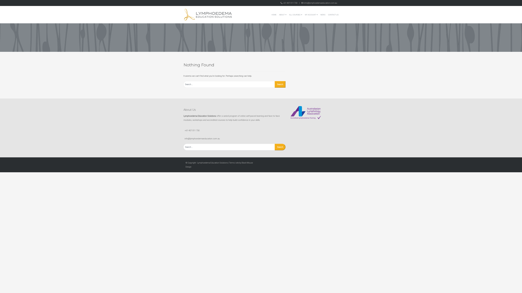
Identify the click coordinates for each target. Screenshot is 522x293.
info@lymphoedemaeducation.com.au (320, 3)
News (322, 15)
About (282, 15)
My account (310, 15)
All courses (295, 15)
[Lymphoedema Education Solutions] (208, 14)
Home (273, 15)
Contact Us (333, 15)
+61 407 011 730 (290, 3)
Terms (232, 163)
